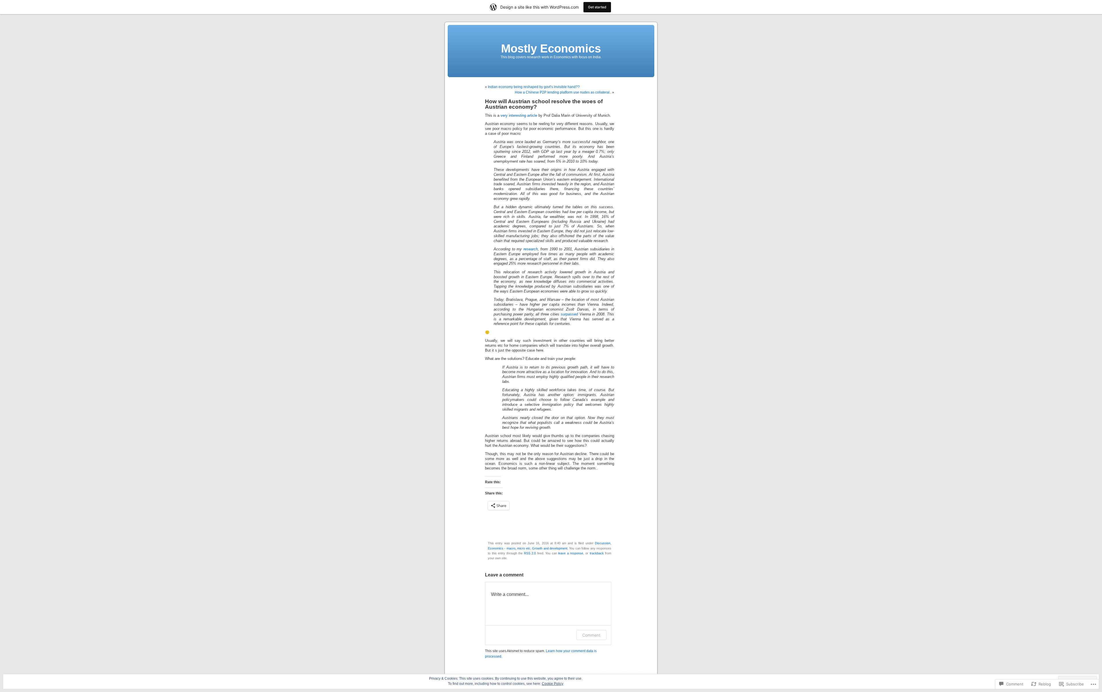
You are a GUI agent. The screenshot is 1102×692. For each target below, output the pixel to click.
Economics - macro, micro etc (509, 548)
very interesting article (518, 116)
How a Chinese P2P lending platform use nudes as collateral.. (563, 92)
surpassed (569, 314)
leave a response (570, 553)
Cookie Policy (552, 684)
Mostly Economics (551, 48)
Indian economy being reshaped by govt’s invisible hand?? (534, 87)
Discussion (602, 543)
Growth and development (549, 548)
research (530, 249)
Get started (597, 7)
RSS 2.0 (530, 553)
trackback (597, 553)
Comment (591, 635)
